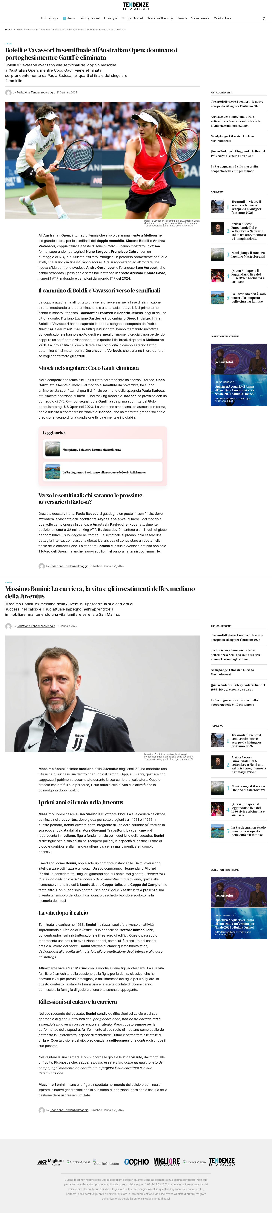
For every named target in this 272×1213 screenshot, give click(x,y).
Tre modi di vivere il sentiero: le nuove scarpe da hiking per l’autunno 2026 (246, 207)
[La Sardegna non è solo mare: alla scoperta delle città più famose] (217, 297)
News (9, 44)
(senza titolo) (224, 362)
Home (8, 29)
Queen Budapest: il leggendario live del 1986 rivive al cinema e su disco (248, 276)
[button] (264, 18)
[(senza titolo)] (239, 359)
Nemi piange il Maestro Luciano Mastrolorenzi (248, 254)
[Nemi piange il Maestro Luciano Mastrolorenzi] (217, 254)
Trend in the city (225, 382)
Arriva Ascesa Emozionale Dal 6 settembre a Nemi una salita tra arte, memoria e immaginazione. (236, 121)
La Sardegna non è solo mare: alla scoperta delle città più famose (248, 298)
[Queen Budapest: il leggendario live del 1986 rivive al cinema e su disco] (217, 275)
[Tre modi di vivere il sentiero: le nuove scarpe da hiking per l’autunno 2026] (217, 206)
